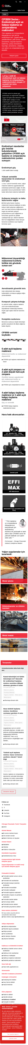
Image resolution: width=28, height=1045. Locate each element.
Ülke (20, 1)
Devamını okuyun (8, 791)
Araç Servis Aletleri (9, 982)
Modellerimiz (20, 917)
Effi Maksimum (14, 491)
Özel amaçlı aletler (9, 902)
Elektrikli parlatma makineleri (12, 960)
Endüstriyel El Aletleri (9, 980)
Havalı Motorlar (7, 984)
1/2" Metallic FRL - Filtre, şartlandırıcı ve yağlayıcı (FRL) (14, 434)
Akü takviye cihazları (9, 936)
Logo (8, 6)
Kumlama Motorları (9, 692)
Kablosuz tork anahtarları (11, 953)
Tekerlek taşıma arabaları (11, 929)
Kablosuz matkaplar (9, 955)
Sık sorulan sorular (9, 836)
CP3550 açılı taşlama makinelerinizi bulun (14, 360)
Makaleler (6, 844)
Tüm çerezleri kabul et (12, 1034)
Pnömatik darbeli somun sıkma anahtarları (12, 877)
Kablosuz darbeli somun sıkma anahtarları (12, 949)
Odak (4, 14)
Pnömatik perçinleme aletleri (12, 907)
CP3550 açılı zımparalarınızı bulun (14, 385)
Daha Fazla (21, 10)
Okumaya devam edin (11, 700)
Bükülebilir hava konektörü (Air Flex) (14, 509)
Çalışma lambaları (8, 938)
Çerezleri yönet (13, 1038)
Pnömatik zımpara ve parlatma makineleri (12, 896)
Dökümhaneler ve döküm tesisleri (13, 607)
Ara (16, 2)
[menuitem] (6, 10)
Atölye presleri (7, 931)
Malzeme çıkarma (9, 690)
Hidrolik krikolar (8, 997)
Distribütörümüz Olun (9, 856)
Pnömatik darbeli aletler (10, 899)
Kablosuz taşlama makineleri (12, 958)
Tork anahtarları (8, 934)
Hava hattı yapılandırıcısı (10, 967)
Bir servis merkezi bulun (10, 833)
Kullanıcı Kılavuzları (9, 849)
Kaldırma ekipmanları (9, 926)
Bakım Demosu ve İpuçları (11, 838)
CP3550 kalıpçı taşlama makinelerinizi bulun (10, 407)
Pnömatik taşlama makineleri (12, 892)
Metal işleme (7, 581)
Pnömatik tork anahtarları (11, 880)
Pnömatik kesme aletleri (10, 904)
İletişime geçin (14, 55)
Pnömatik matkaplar (9, 890)
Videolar (5, 847)
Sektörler (5, 10)
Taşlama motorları (9, 695)
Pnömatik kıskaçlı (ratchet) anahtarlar (11, 884)
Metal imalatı (8, 635)
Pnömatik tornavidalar (9, 887)
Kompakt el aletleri (8, 1002)
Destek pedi (14, 472)
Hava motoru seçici (9, 917)
